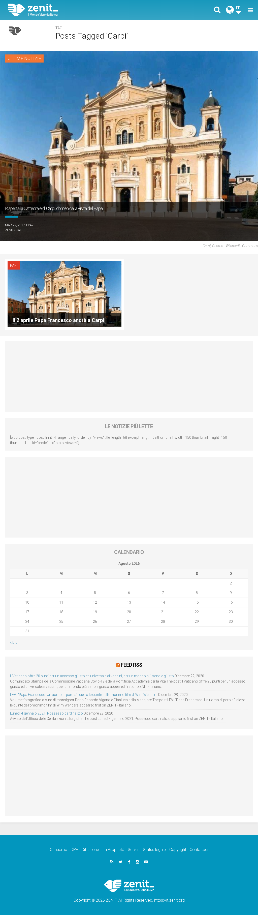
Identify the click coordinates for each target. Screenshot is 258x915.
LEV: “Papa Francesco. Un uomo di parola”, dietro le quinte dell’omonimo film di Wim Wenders (83, 695)
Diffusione (90, 849)
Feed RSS (131, 665)
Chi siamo (58, 849)
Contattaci (199, 849)
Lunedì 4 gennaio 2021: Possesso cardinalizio (46, 713)
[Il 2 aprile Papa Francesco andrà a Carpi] (64, 294)
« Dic (13, 642)
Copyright (177, 849)
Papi (13, 265)
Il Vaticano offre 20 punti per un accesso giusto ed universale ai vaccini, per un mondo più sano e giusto (92, 676)
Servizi (133, 849)
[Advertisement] (129, 376)
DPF (74, 849)
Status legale (154, 849)
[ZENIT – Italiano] (72, 10)
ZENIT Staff (14, 230)
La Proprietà (113, 849)
